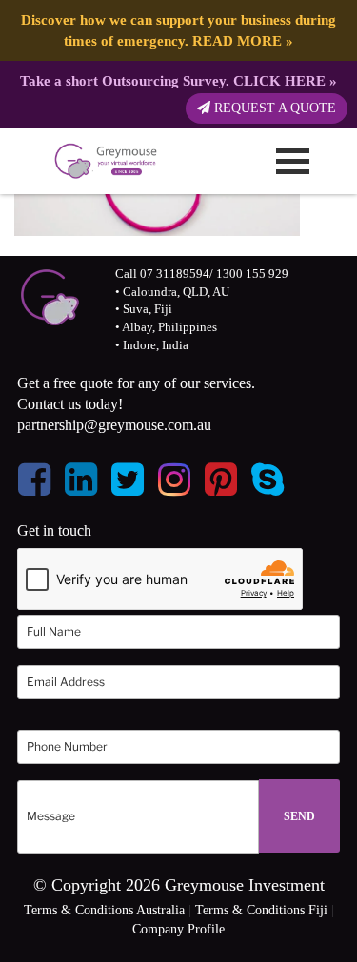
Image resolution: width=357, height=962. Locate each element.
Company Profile (178, 929)
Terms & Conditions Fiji (261, 910)
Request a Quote (273, 108)
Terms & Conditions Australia (104, 910)
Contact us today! (70, 404)
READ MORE (237, 40)
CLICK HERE (279, 80)
